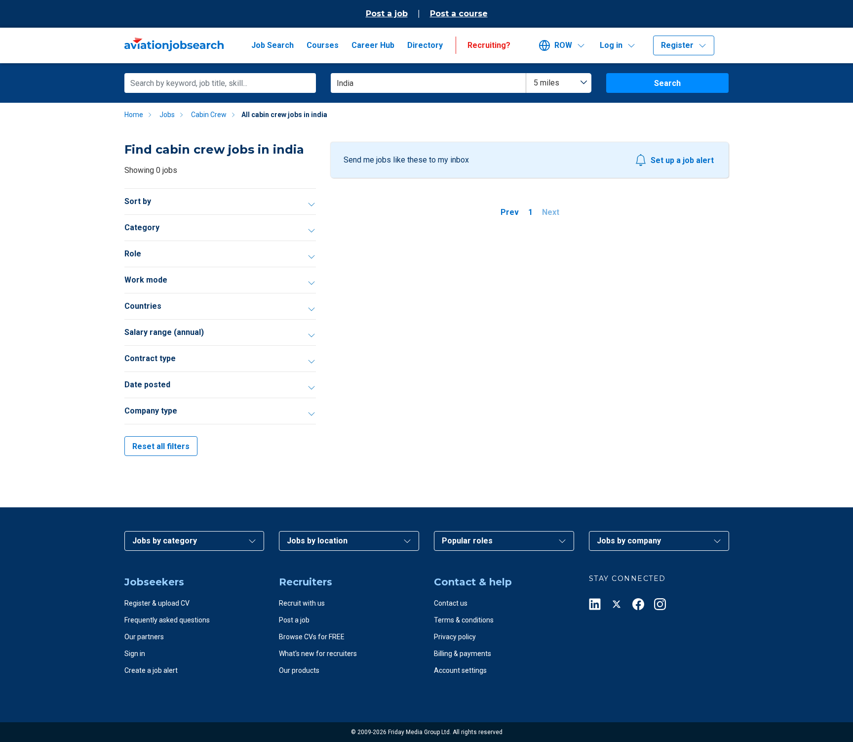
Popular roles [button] (467, 540)
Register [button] (677, 45)
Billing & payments (462, 654)
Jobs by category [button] (164, 540)
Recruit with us (302, 603)
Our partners (144, 637)
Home (133, 115)
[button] (565, 45)
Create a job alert (151, 670)
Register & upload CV (157, 603)
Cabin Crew (209, 115)
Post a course (459, 13)
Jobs (167, 115)
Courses (323, 45)
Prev (510, 212)
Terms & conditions (464, 620)
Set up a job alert (682, 160)
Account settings (460, 670)
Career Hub (372, 45)
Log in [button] (611, 45)
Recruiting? (488, 45)
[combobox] (558, 83)
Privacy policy (455, 637)
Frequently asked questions (167, 620)
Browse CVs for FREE (312, 637)
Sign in (134, 654)
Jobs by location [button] (317, 540)
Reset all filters (161, 446)
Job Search (272, 45)
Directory (425, 45)
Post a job (387, 13)
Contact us (450, 603)
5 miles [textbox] (546, 82)
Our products (299, 670)
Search (667, 83)
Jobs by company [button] (629, 540)
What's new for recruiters (318, 654)
